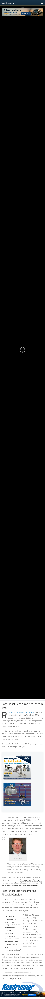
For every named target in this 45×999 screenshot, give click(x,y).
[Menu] (42, 3)
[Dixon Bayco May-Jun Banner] (17, 767)
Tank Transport (7, 2)
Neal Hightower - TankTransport (23, 365)
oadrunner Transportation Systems (21, 712)
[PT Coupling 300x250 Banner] (17, 794)
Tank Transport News (22, 330)
